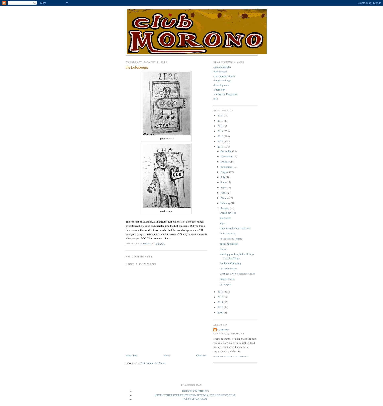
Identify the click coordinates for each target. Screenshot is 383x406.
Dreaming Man (195, 399)
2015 (221, 141)
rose (215, 98)
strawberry (225, 218)
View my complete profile (230, 357)
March (224, 198)
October (225, 161)
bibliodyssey (220, 71)
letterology (219, 89)
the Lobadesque (228, 268)
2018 (221, 126)
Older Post (201, 355)
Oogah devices (228, 212)
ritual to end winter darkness (235, 228)
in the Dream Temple (231, 238)
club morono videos (224, 76)
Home (167, 355)
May (223, 187)
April (224, 192)
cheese (223, 249)
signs (222, 223)
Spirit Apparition (229, 243)
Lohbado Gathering (230, 263)
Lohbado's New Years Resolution (237, 273)
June (223, 182)
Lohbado (223, 330)
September (227, 167)
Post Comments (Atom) (152, 363)
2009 (221, 312)
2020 (221, 115)
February (226, 203)
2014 (221, 146)
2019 (221, 120)
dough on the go (222, 80)
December (226, 151)
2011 (221, 302)
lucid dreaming (228, 233)
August (225, 172)
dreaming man (221, 85)
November (227, 156)
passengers (225, 284)
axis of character (222, 67)
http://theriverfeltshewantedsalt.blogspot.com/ (196, 395)
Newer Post (132, 355)
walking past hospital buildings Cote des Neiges (237, 256)
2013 (221, 292)
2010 (221, 307)
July (223, 177)
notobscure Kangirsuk (225, 94)
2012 (221, 297)
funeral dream (227, 279)
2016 (221, 136)
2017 (221, 131)
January (225, 208)
